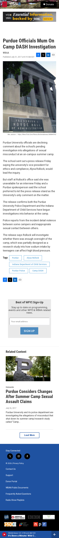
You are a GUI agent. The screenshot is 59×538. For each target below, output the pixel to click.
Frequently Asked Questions (18, 494)
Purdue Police (18, 271)
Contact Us (11, 469)
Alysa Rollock (33, 258)
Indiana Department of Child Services (29, 264)
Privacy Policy (18, 463)
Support (9, 475)
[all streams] (55, 534)
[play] (4, 534)
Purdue (15, 258)
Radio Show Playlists (15, 500)
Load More (29, 435)
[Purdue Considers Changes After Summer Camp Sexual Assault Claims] (28, 368)
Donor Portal (11, 481)
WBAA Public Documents (17, 488)
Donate (50, 4)
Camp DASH (38, 271)
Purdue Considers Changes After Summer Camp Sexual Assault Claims (29, 396)
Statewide (10, 387)
